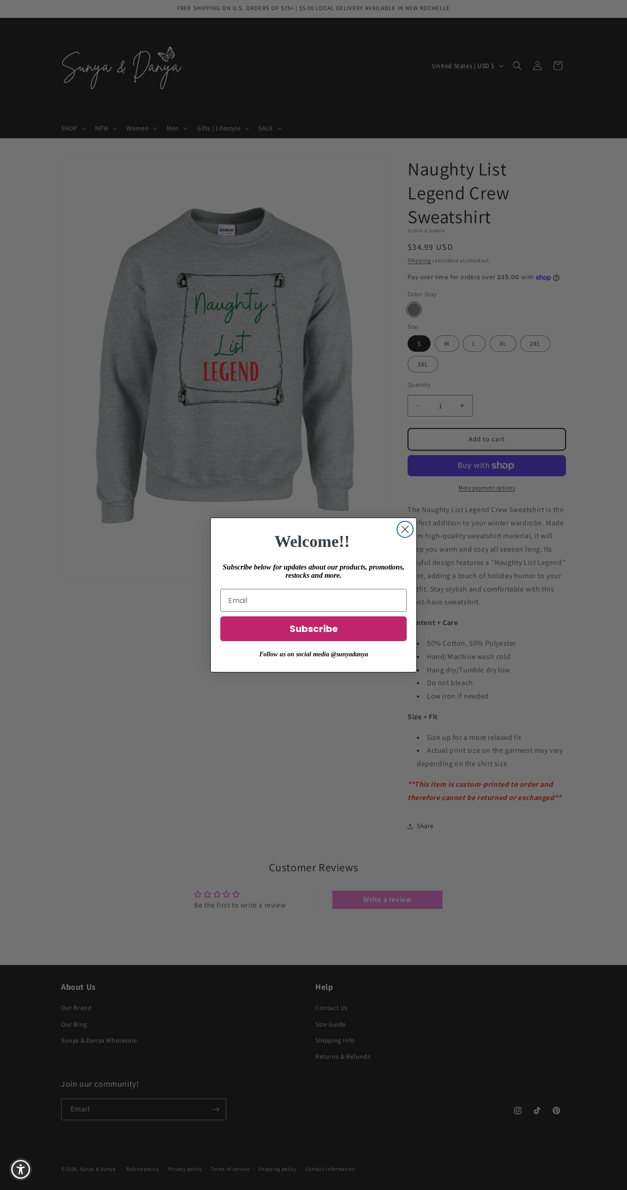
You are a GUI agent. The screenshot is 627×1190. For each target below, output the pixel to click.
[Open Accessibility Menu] (20, 1169)
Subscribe (314, 628)
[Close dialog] (405, 529)
